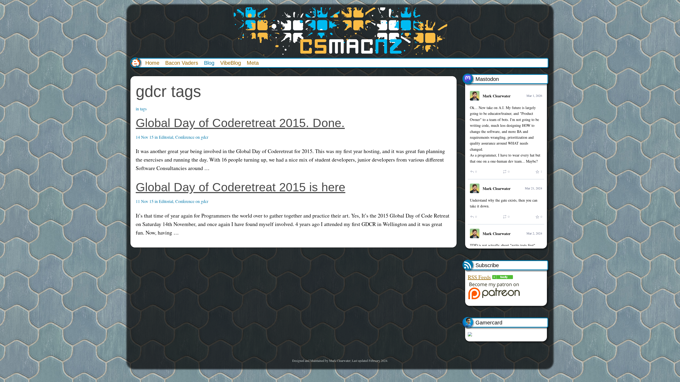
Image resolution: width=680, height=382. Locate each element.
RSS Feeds (479, 277)
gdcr (204, 137)
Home (152, 63)
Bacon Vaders (181, 63)
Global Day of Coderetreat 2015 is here (240, 187)
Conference (184, 137)
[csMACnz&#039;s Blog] (502, 277)
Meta (253, 63)
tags (143, 108)
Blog (209, 63)
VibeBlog (230, 63)
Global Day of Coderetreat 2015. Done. (240, 123)
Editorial (166, 137)
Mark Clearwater (497, 96)
